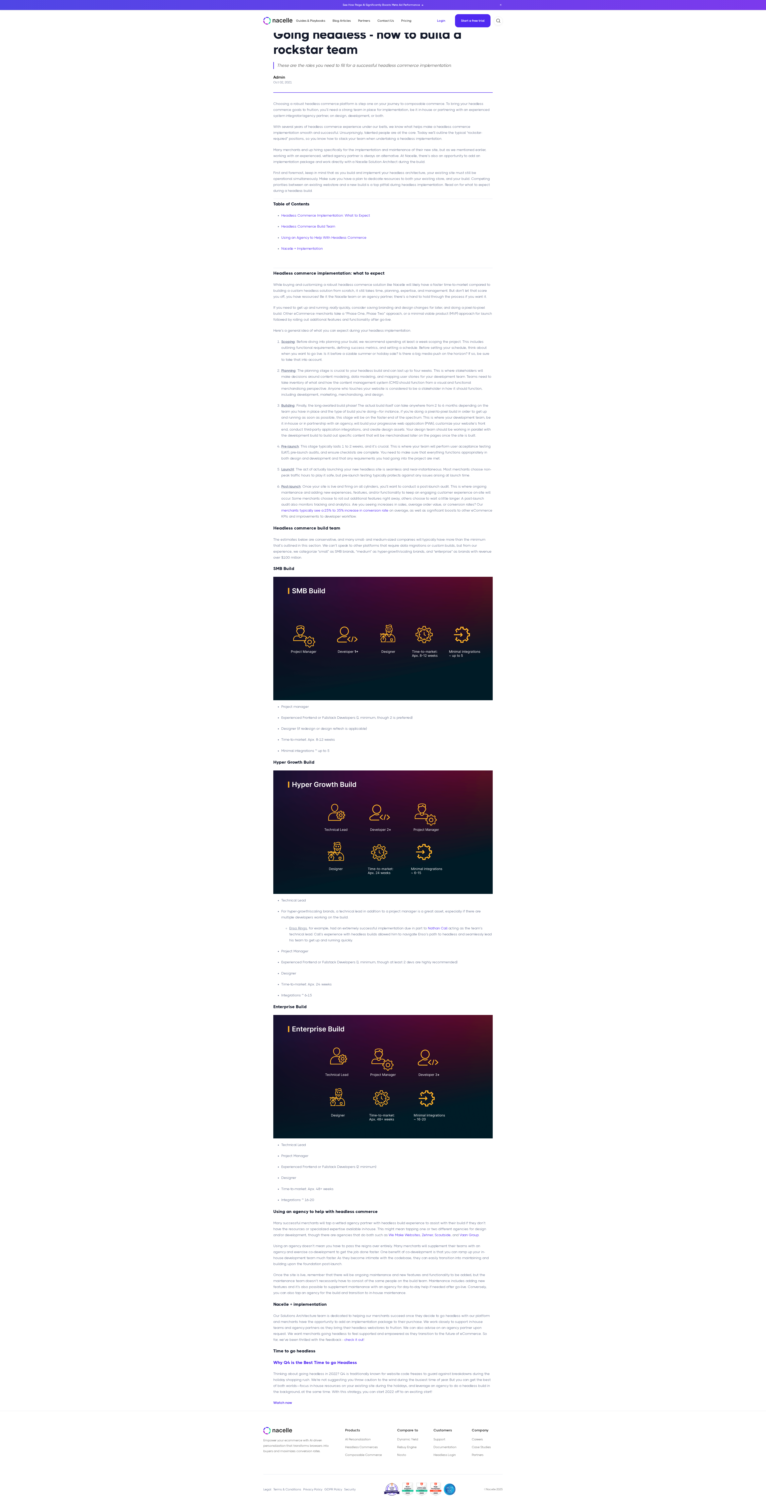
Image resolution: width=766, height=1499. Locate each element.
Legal (267, 1489)
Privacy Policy (313, 1489)
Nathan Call (437, 928)
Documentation (444, 1447)
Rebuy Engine (407, 1447)
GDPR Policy (333, 1489)
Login (441, 21)
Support (439, 1439)
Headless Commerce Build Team (308, 226)
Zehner (427, 1235)
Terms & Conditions (287, 1489)
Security (349, 1489)
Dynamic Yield (407, 1439)
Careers (477, 1439)
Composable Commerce (363, 1455)
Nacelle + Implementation (302, 248)
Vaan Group (469, 1235)
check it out (354, 1340)
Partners (478, 1455)
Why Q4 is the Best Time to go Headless (315, 1362)
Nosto (401, 1455)
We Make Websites (404, 1235)
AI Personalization (357, 1439)
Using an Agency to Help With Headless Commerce (323, 238)
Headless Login (444, 1455)
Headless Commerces (361, 1447)
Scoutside (443, 1235)
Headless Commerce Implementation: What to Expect (325, 215)
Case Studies (481, 1447)
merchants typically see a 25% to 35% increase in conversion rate (334, 510)
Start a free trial (473, 21)
